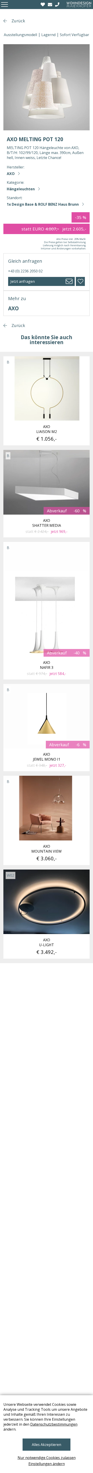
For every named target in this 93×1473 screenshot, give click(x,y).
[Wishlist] (43, 4)
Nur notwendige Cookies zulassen (47, 1457)
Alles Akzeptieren (46, 1444)
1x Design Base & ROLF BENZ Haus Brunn (43, 204)
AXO (11, 173)
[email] (50, 4)
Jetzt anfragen (22, 281)
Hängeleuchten (21, 188)
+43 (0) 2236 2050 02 (25, 271)
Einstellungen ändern (46, 1463)
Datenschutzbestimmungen (53, 1424)
